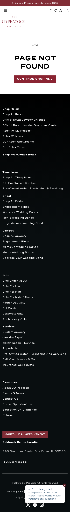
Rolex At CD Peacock (17, 130)
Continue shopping (35, 79)
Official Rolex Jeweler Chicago (23, 119)
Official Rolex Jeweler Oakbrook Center (30, 125)
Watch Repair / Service (18, 343)
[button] (51, 10)
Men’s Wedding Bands (18, 217)
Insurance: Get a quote (18, 365)
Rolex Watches (12, 136)
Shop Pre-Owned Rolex (19, 154)
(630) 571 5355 (14, 461)
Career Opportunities (17, 404)
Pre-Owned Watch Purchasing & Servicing (32, 188)
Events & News (13, 393)
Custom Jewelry (13, 332)
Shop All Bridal (13, 201)
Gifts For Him (11, 291)
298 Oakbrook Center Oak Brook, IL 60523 (34, 451)
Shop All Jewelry (14, 236)
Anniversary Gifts (14, 319)
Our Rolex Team (13, 147)
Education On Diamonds (19, 409)
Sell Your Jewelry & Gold (19, 359)
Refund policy (15, 491)
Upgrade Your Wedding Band (22, 223)
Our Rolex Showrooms (18, 141)
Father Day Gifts (13, 302)
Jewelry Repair (13, 337)
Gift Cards (9, 308)
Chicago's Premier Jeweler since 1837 (35, 3)
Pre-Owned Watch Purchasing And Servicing (34, 354)
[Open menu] (5, 10)
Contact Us (10, 398)
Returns (8, 415)
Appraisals (10, 348)
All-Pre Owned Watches (19, 183)
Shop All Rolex (12, 114)
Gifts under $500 (14, 280)
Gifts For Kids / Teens (17, 297)
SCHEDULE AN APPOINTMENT (25, 434)
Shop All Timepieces (16, 177)
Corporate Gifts (12, 313)
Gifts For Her (11, 286)
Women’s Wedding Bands (20, 212)
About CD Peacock (15, 387)
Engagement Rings (15, 206)
